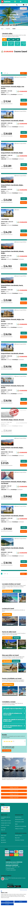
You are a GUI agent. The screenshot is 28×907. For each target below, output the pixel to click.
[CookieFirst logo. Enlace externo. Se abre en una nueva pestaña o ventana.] (1, 891)
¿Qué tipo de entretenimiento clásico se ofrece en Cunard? (12, 726)
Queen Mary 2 (4, 91)
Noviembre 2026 (24, 43)
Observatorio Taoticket (19, 840)
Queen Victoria (4, 221)
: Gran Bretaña (5, 219)
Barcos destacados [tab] (7, 614)
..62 (4, 73)
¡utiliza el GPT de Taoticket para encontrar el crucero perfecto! (15, 878)
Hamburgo (9, 94)
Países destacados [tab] (7, 661)
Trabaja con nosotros (19, 828)
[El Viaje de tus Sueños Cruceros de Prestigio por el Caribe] (14, 25)
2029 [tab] (18, 39)
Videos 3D (3, 829)
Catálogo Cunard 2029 (14, 797)
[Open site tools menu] (26, 1)
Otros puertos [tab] (16, 637)
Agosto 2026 (4, 43)
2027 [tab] (9, 39)
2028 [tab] (13, 39)
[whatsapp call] (15, 2)
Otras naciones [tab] (16, 661)
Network (2, 837)
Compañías (8, 28)
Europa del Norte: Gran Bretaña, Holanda (12, 121)
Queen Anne (3, 255)
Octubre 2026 (17, 43)
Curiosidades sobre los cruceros (5, 818)
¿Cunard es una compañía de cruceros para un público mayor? (13, 720)
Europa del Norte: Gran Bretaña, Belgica (12, 153)
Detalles (24, 100)
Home (2, 28)
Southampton (9, 126)
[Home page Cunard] (22, 91)
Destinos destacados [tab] (7, 591)
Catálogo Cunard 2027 (14, 790)
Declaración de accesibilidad (20, 826)
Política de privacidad (23, 889)
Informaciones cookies (19, 821)
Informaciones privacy (19, 819)
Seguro (16, 824)
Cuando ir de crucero (5, 825)
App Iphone (3, 840)
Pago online (17, 837)
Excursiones (3, 827)
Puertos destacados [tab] (7, 637)
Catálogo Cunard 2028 (14, 794)
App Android (3, 842)
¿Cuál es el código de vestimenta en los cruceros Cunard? (12, 714)
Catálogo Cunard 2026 (14, 787)
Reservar (23, 104)
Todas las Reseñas (6, 750)
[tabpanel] (14, 43)
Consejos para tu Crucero (6, 823)
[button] (26, 16)
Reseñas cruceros (18, 835)
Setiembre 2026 (11, 43)
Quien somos (3, 835)
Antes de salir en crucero (6, 820)
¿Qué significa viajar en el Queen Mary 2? (13, 708)
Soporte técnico (18, 817)
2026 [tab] (4, 39)
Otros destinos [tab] (17, 591)
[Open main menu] (26, 5)
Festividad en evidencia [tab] (8, 684)
